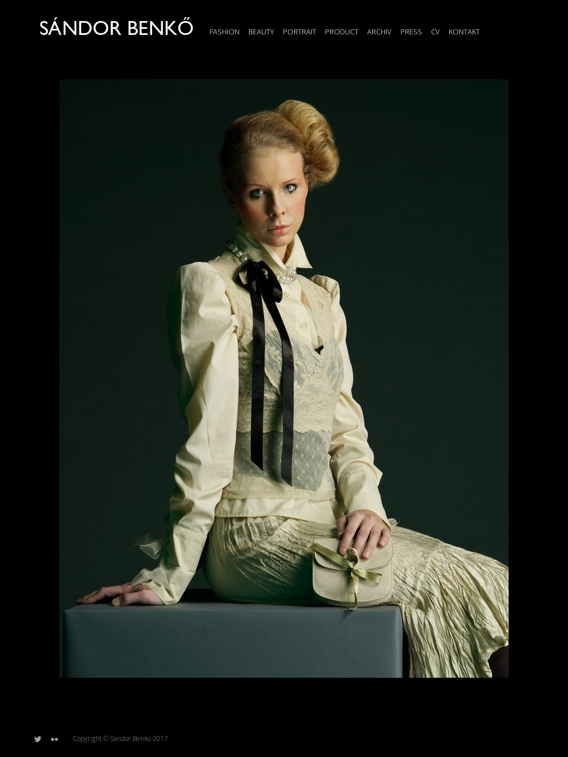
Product (341, 32)
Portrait (299, 32)
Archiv (379, 32)
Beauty (261, 32)
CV (435, 32)
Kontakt (464, 32)
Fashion (225, 32)
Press (411, 32)
